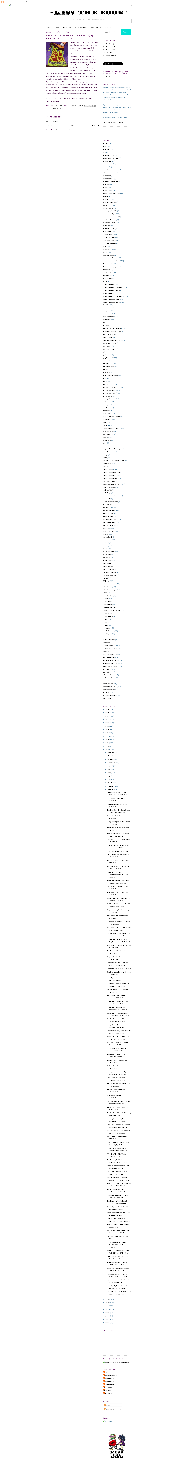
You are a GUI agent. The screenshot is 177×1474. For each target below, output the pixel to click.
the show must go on (110, 660)
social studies (108, 616)
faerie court (107, 314)
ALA (104, 152)
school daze (107, 587)
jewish (105, 422)
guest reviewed (108, 366)
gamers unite (107, 337)
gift (104, 352)
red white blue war (109, 575)
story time (106, 643)
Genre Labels (96, 27)
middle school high (109, 475)
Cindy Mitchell (108, 1379)
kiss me (105, 425)
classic (105, 246)
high (104, 381)
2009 (107, 1313)
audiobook (107, 176)
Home (49, 27)
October (111, 759)
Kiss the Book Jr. (109, 44)
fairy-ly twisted (108, 317)
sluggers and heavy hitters (112, 610)
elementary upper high (111, 299)
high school (107, 384)
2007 (107, 1319)
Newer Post (50, 125)
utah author (107, 672)
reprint (105, 578)
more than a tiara (109, 481)
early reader (107, 278)
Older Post (95, 125)
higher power (108, 396)
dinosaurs (106, 270)
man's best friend (109, 452)
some (105, 619)
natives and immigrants (111, 496)
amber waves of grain (111, 158)
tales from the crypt (110, 654)
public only (58, 108)
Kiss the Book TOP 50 (111, 50)
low (104, 443)
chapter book (108, 234)
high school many (109, 393)
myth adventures (109, 487)
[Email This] (85, 106)
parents (105, 534)
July (109, 769)
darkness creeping (109, 267)
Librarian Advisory (109, 53)
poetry (105, 546)
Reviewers (67, 27)
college (105, 252)
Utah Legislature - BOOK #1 (117, 851)
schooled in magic (109, 590)
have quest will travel (110, 375)
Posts (108, 1405)
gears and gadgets (110, 343)
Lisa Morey (107, 1388)
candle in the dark (109, 220)
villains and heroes (109, 675)
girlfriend (106, 355)
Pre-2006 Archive (109, 56)
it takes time (107, 419)
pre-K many (107, 557)
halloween (106, 372)
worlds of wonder (109, 695)
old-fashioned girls (110, 519)
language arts (108, 431)
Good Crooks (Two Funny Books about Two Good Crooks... (116, 1244)
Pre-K (105, 549)
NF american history (110, 502)
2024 (107, 716)
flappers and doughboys (112, 331)
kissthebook (107, 1393)
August (110, 766)
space (105, 622)
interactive (107, 413)
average (106, 184)
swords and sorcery (110, 648)
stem (104, 637)
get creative (107, 346)
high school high (109, 390)
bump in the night (109, 214)
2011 (107, 1306)
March (110, 783)
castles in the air (109, 229)
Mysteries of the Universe (112, 484)
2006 (107, 1323)
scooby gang (108, 596)
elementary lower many (111, 290)
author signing (108, 179)
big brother (107, 190)
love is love (107, 440)
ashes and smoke (109, 173)
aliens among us (109, 155)
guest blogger (108, 364)
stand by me (107, 634)
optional (106, 528)
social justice (107, 613)
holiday (105, 405)
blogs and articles (109, 202)
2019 (107, 733)
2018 (107, 736)
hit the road (107, 402)
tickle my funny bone (110, 663)
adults (105, 146)
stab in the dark (108, 631)
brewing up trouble (110, 211)
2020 (107, 729)
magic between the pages (112, 449)
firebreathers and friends (112, 328)
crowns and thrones (110, 258)
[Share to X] (90, 106)
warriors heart (108, 684)
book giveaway (108, 208)
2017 (107, 739)
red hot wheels (108, 569)
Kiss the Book (108, 77)
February (111, 786)
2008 (107, 1316)
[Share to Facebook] (92, 106)
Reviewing (108, 27)
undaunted (107, 669)
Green (105, 361)
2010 (107, 1309)
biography (106, 199)
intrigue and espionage (111, 416)
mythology (107, 493)
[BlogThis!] (87, 106)
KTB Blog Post (109, 1384)
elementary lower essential (112, 287)
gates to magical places (111, 340)
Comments (110, 1409)
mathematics (107, 463)
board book (107, 205)
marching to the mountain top (113, 460)
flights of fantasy (109, 334)
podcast (106, 543)
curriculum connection (111, 261)
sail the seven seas (109, 584)
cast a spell (107, 226)
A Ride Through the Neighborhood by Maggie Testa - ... (117, 874)
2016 (107, 743)
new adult (106, 499)
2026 (107, 709)
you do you (107, 698)
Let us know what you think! (113, 123)
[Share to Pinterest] (95, 106)
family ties (106, 320)
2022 (107, 723)
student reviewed (109, 645)
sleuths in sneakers (110, 607)
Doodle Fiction (108, 273)
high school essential (110, 387)
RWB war (106, 581)
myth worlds (107, 490)
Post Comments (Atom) (64, 130)
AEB (105, 1372)
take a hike (107, 651)
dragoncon (107, 275)
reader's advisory (109, 566)
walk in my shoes (109, 678)
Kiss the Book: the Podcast (113, 47)
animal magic (107, 164)
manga (105, 455)
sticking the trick (109, 640)
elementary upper (109, 293)
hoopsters (106, 411)
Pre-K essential (108, 551)
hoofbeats (106, 408)
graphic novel (108, 358)
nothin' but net (108, 513)
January (111, 789)
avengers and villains (110, 182)
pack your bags (108, 531)
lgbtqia (105, 437)
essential (106, 308)
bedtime (105, 187)
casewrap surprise (109, 223)
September (112, 763)
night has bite (108, 504)
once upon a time (109, 522)
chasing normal (108, 237)
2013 (107, 1299)
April (109, 779)
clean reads (107, 249)
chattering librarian (110, 240)
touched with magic (110, 666)
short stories (107, 604)
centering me (107, 231)
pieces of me (107, 540)
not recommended (109, 510)
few (104, 322)
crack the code (108, 255)
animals (105, 167)
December (112, 752)
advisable (106, 149)
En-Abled (106, 305)
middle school (108, 469)
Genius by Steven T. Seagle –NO (119, 969)
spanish (105, 625)
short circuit (107, 601)
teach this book (108, 657)
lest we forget (108, 434)
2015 (107, 746)
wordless (106, 692)
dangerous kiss (108, 264)
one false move (108, 525)
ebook (105, 281)
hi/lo (104, 378)
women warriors (109, 690)
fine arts (106, 325)
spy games (107, 628)
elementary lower (109, 284)
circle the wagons (109, 243)
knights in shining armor (111, 428)
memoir (105, 466)
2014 (107, 749)
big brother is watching (111, 193)
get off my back (108, 349)
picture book (107, 537)
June (109, 773)
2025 (107, 713)
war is (105, 681)
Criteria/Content (81, 27)
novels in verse (108, 516)
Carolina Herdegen (110, 1376)
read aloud (107, 563)
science (105, 593)
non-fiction (107, 507)
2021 (107, 726)
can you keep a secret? (111, 217)
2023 (107, 719)
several (105, 598)
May (109, 776)
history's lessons (109, 399)
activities (106, 143)
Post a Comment (52, 121)
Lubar (105, 446)
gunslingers (107, 369)
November (111, 756)
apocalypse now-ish (110, 170)
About (57, 27)
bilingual (106, 196)
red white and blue (109, 572)
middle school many (110, 478)
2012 (107, 1302)
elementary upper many (111, 302)
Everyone (106, 311)
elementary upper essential (112, 296)
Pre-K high (107, 554)
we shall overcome (109, 687)
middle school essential (111, 472)
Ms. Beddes (107, 1391)
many (105, 458)
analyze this (107, 161)
